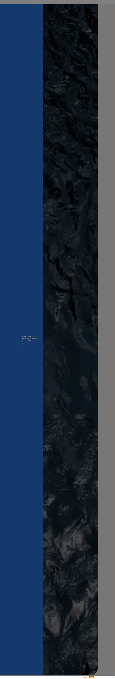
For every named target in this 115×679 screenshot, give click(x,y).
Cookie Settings (85, 677)
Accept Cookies (91, 677)
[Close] (114, 677)
